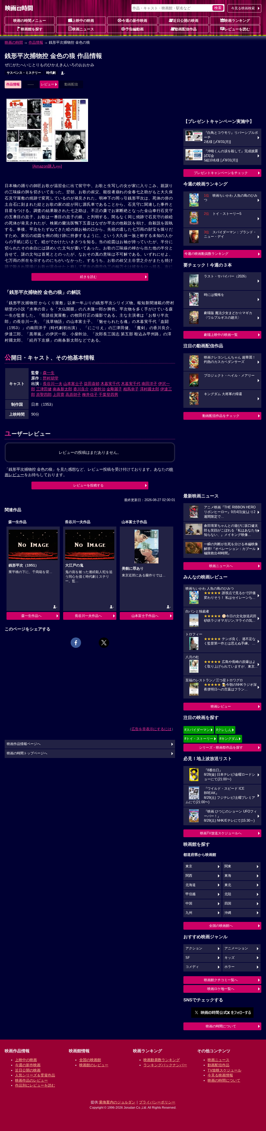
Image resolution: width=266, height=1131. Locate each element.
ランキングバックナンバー (165, 1065)
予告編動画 (134, 29)
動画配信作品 (186, 29)
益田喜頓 (91, 383)
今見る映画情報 (220, 1075)
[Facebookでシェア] (76, 642)
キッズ (229, 958)
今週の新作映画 (134, 20)
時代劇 (51, 73)
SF (187, 958)
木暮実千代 (110, 383)
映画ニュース (83, 29)
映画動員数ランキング (161, 1060)
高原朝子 (73, 394)
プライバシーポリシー (157, 1102)
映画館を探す (32, 29)
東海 (227, 875)
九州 (188, 913)
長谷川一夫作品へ (88, 616)
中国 (188, 903)
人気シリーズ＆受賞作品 (35, 1075)
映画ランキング (237, 20)
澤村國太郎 (149, 389)
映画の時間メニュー (29, 20)
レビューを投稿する (88, 485)
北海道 (190, 885)
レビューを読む (237, 29)
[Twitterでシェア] (104, 642)
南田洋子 (149, 383)
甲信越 (190, 894)
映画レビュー (221, 706)
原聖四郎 (44, 394)
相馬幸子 (131, 389)
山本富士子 (73, 383)
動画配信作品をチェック (221, 416)
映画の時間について (221, 1026)
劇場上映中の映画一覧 (221, 335)
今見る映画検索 (243, 8)
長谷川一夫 (52, 383)
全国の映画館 (90, 1060)
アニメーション (236, 948)
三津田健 (44, 389)
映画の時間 (14, 42)
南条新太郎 (62, 389)
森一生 (49, 372)
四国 (227, 903)
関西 (188, 875)
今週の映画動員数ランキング (206, 254)
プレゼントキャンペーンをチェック (221, 173)
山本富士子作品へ (144, 616)
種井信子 (90, 394)
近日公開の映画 (185, 20)
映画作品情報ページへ (24, 744)
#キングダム (229, 739)
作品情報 (36, 42)
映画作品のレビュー (31, 1080)
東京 (188, 866)
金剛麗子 (114, 389)
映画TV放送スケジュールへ (221, 833)
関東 (227, 866)
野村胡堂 (50, 378)
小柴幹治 (97, 389)
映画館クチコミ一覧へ (221, 980)
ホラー (229, 967)
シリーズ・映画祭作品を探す (221, 747)
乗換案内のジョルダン (117, 1102)
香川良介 (81, 389)
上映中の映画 (83, 20)
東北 (227, 885)
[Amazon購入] (47, 166)
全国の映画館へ (221, 926)
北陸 (227, 894)
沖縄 (227, 913)
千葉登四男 (108, 394)
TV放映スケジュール (224, 1070)
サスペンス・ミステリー (24, 73)
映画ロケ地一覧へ (220, 989)
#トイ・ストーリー (198, 739)
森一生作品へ (31, 616)
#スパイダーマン (197, 730)
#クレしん (223, 730)
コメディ (192, 967)
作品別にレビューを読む (35, 1085)
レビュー (47, 84)
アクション (193, 948)
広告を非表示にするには (151, 729)
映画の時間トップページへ (27, 753)
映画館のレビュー (93, 1065)
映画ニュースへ (221, 566)
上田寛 (58, 394)
